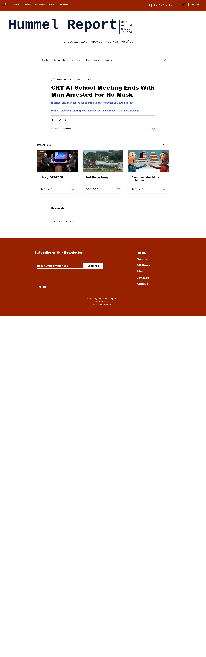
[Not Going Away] (103, 161)
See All (166, 144)
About (141, 271)
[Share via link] (73, 120)
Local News (92, 60)
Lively (108, 60)
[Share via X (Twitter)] (59, 120)
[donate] (183, 4)
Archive (142, 283)
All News (143, 265)
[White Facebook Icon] (36, 287)
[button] (165, 60)
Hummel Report (62, 25)
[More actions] (153, 79)
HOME (141, 252)
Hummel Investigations (67, 60)
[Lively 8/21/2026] (57, 161)
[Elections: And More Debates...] (148, 161)
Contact (143, 277)
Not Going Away (97, 177)
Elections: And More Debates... (145, 178)
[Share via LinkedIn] (66, 120)
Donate (142, 259)
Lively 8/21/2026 (52, 177)
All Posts (42, 60)
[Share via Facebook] (52, 120)
